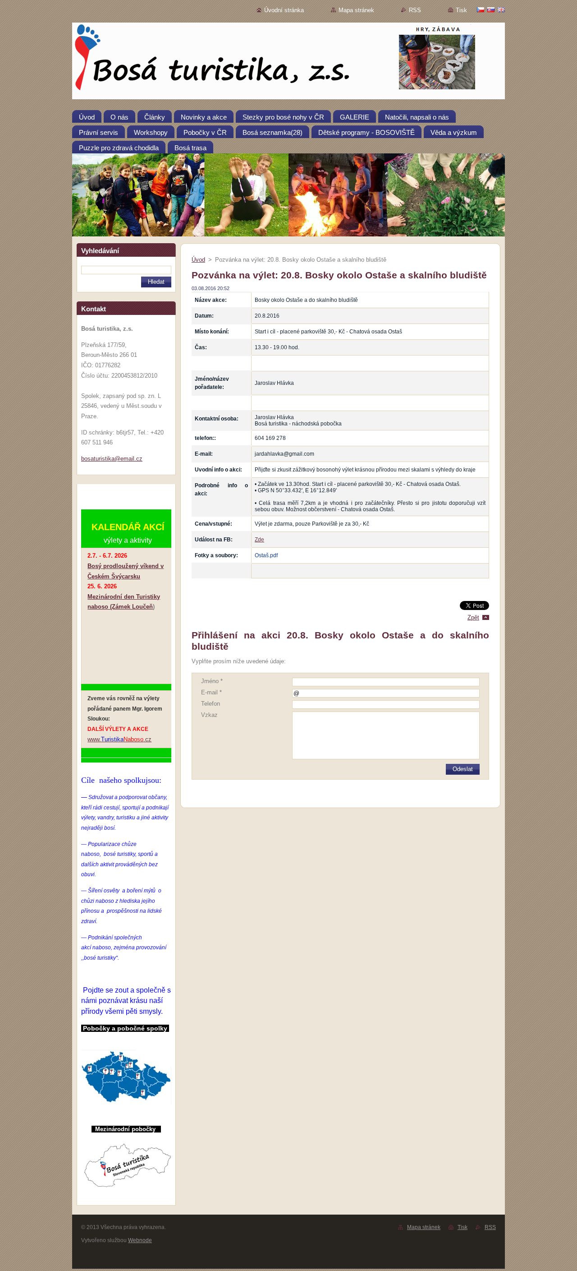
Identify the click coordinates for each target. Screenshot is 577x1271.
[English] (501, 9)
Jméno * (212, 681)
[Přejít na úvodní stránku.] (288, 63)
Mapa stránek (356, 10)
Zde (259, 539)
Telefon (210, 703)
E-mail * (211, 692)
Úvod (198, 259)
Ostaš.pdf (266, 555)
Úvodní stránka (284, 10)
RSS (415, 10)
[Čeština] (480, 9)
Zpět (473, 617)
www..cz (119, 739)
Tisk (461, 10)
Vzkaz (209, 715)
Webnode (140, 1240)
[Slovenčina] (491, 9)
